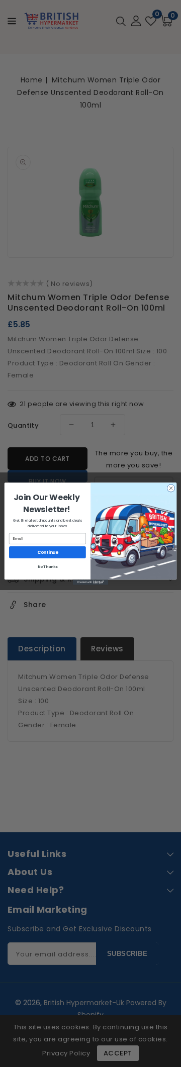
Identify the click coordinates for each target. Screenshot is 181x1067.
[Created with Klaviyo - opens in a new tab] (90, 582)
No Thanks (48, 566)
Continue (47, 552)
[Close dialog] (170, 488)
